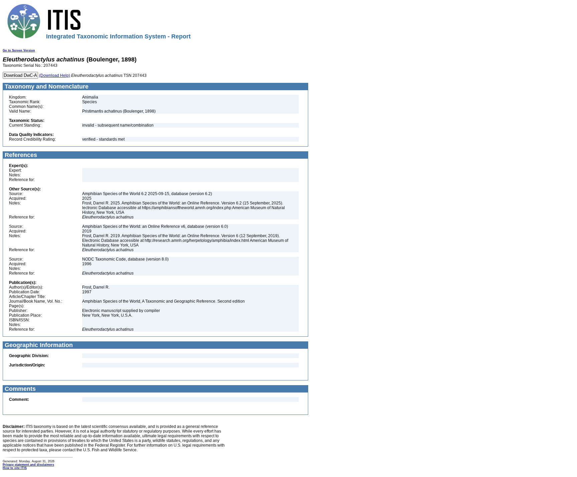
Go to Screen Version (19, 50)
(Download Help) (54, 75)
